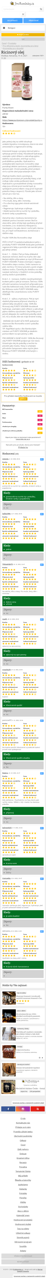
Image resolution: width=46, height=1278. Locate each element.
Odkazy (23, 1140)
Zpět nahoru (23, 1149)
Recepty (23, 1162)
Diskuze (23, 1153)
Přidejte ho (23, 447)
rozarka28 (6, 669)
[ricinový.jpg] (23, 81)
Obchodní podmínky (23, 1136)
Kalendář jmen (23, 1215)
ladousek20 (7, 828)
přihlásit (23, 399)
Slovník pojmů (23, 1237)
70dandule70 (7, 564)
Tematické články (23, 1171)
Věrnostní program (23, 1242)
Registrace (12, 20)
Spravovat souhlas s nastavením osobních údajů (29, 1276)
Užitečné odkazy (23, 1233)
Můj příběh (23, 1175)
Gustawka (6, 878)
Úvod (4, 43)
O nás (23, 1118)
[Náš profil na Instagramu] (23, 1108)
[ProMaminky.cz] (23, 4)
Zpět (23, 39)
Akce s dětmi (23, 1211)
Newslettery (23, 1262)
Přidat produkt (24, 35)
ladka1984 (6, 513)
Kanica (5, 773)
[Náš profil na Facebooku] (8, 1108)
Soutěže (23, 1246)
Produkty (12, 43)
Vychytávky (23, 1206)
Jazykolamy (23, 1184)
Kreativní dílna (23, 1158)
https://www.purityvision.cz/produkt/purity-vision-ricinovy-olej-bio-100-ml (23, 120)
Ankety (23, 1250)
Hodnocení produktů (23, 1220)
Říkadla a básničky (23, 1180)
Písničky (23, 1198)
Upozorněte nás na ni (23, 439)
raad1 (4, 619)
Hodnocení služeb (23, 1224)
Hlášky (23, 1202)
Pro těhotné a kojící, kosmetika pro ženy (20, 46)
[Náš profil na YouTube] (38, 1108)
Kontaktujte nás (23, 1123)
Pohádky (23, 1193)
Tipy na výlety (23, 1228)
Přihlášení (33, 20)
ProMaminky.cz (18, 1269)
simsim (5, 459)
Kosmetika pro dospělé (13, 48)
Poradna (23, 1167)
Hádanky (23, 1189)
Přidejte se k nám (23, 1127)
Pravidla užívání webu (23, 1131)
